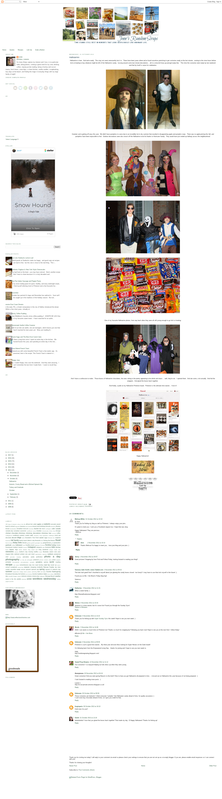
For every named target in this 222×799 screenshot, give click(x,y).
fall (12, 540)
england (57, 537)
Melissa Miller (80, 519)
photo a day (52, 556)
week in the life (11, 579)
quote (51, 562)
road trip (47, 565)
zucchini (11, 581)
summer (9, 571)
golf (52, 542)
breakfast (20, 528)
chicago (58, 531)
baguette (17, 526)
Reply (77, 535)
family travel (23, 540)
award (58, 524)
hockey (48, 545)
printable (8, 562)
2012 (10, 470)
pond (54, 559)
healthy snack (30, 545)
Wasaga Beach (50, 576)
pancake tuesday (15, 557)
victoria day (35, 576)
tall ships (43, 571)
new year (57, 552)
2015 (10, 461)
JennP (19, 151)
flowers (53, 540)
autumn (47, 524)
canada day (9, 531)
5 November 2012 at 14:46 (89, 627)
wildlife (19, 579)
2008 (10, 507)
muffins (36, 552)
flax (49, 540)
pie (25, 559)
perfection (39, 557)
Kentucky (48, 547)
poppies (58, 559)
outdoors (50, 554)
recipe (9, 564)
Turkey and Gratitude (16, 487)
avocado (53, 524)
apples (39, 524)
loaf (37, 549)
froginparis (79, 706)
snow (18, 569)
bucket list (37, 529)
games (29, 542)
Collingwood (9, 535)
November (15, 293)
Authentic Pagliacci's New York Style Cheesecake (28, 269)
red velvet (16, 565)
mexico (16, 552)
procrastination (25, 562)
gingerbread (47, 542)
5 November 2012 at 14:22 (91, 616)
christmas (21, 533)
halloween (80, 506)
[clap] (15, 234)
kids (53, 547)
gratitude (8, 545)
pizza (50, 559)
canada (58, 529)
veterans (24, 576)
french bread (9, 542)
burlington (48, 528)
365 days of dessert (11, 524)
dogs (19, 538)
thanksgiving (56, 571)
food (58, 540)
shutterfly (40, 567)
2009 (10, 504)
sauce (58, 565)
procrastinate (15, 562)
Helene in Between (81, 607)
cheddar (39, 531)
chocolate (14, 533)
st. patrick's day (55, 569)
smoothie (13, 569)
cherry (50, 531)
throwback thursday (12, 574)
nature (51, 552)
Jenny (77, 557)
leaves (11, 549)
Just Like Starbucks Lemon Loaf (22, 258)
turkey (52, 574)
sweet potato (27, 571)
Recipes (20, 50)
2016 (10, 458)
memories (10, 552)
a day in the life (21, 524)
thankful (48, 571)
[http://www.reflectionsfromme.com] (18, 617)
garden (33, 542)
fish (42, 540)
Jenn (82, 543)
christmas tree (46, 533)
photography (12, 559)
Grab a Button (40, 50)
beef (38, 526)
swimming (34, 571)
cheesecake (45, 531)
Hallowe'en (12, 481)
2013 (10, 467)
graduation (57, 542)
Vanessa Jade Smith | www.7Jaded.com (89, 570)
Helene (77, 603)
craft (31, 535)
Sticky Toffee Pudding (19, 313)
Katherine (78, 588)
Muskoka (46, 552)
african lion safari (31, 524)
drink (23, 537)
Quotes (12, 50)
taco (38, 571)
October (13, 478)
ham (24, 545)
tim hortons (21, 574)
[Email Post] (89, 504)
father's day (31, 540)
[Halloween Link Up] (143, 492)
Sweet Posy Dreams (82, 662)
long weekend (43, 549)
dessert (14, 538)
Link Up (29, 50)
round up (54, 565)
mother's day (23, 552)
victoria (29, 576)
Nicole (77, 627)
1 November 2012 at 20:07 (88, 557)
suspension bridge (18, 571)
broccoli (25, 528)
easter (41, 538)
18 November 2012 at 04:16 (93, 673)
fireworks (38, 540)
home (58, 545)
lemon (20, 549)
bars (26, 526)
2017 (10, 455)
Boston (58, 526)
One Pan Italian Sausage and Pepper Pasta (26, 281)
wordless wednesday (44, 578)
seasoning (20, 567)
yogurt (7, 581)
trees (45, 574)
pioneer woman (43, 559)
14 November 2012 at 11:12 (99, 662)
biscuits (48, 526)
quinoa (46, 562)
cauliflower (29, 531)
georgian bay (39, 542)
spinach (28, 569)
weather (57, 576)
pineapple (29, 559)
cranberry (36, 535)
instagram (32, 547)
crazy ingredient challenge (46, 535)
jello (44, 547)
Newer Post (73, 766)
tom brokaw (29, 574)
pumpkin (32, 562)
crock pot (57, 535)
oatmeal (16, 554)
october (22, 554)
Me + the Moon (87, 633)
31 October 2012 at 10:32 (93, 519)
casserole (23, 531)
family (16, 540)
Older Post (212, 766)
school (8, 567)
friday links (17, 543)
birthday (42, 526)
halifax (13, 545)
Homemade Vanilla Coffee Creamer (23, 325)
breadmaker (13, 528)
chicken (8, 533)
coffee (58, 533)
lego (16, 549)
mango (51, 549)
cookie (27, 535)
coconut (54, 533)
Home (4, 50)
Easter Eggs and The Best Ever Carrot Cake (26, 337)
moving (30, 552)
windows (24, 579)
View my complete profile (16, 77)
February (13, 497)
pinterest (88, 506)
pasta (32, 557)
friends (24, 542)
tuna (48, 574)
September (14, 494)
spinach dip (35, 569)
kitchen (58, 547)
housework (9, 547)
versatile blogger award (14, 576)
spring (42, 569)
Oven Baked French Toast (20, 348)
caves (34, 531)
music (40, 552)
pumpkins (39, 562)
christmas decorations (33, 533)
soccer (23, 569)
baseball (30, 526)
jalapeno (39, 547)
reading (58, 562)
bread (7, 528)
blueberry (53, 526)
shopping (33, 567)
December (13, 472)
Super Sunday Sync (101, 618)
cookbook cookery (19, 535)
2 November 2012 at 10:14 (96, 543)
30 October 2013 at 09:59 (90, 693)
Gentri (77, 718)
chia (54, 531)
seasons (27, 567)
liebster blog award (29, 549)
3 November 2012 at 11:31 (91, 588)
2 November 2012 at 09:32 (113, 570)
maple (55, 549)
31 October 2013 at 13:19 (88, 718)
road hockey (39, 565)
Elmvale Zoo (51, 537)
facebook (8, 540)
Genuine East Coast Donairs (13, 304)
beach (35, 526)
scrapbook (13, 567)
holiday (54, 545)
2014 (10, 464)
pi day (22, 559)
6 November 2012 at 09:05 (91, 642)
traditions (40, 574)
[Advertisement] (25, 114)
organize (44, 554)
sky (56, 567)
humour (25, 547)
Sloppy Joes (16, 360)
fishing (45, 540)
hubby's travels (18, 547)
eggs (45, 537)
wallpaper (42, 576)
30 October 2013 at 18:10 (91, 706)
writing (58, 579)
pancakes (26, 557)
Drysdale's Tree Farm (32, 537)
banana (22, 526)
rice (33, 565)
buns (43, 528)
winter (29, 579)
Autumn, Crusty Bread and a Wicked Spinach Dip (25, 484)
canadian (17, 531)
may (59, 549)
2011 (10, 501)
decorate (8, 537)
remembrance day (25, 565)
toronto (34, 574)
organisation (38, 554)
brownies (31, 528)
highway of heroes (40, 545)
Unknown (78, 616)
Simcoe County (48, 567)
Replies (79, 539)
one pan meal (29, 554)
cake (53, 529)
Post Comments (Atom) (86, 770)
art (43, 524)
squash (47, 569)
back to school (10, 526)
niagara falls (10, 554)
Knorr (7, 549)
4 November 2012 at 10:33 (89, 603)
